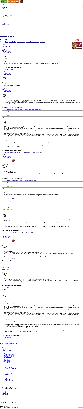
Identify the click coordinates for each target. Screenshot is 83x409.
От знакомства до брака (6, 363)
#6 (8, 182)
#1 (8, 49)
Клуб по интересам (9, 374)
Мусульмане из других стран (9, 355)
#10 (8, 289)
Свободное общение (5, 371)
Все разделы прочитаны (10, 13)
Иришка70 (36, 109)
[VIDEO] (3, 393)
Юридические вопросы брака (11, 365)
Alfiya (5, 69)
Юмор (7, 378)
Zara (33, 109)
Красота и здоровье (9, 373)
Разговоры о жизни (7, 372)
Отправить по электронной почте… (10, 47)
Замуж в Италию (7, 360)
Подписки (4, 347)
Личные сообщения (5, 346)
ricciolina (29, 109)
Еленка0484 (33, 152)
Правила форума (3, 395)
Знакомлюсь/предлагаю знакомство (12, 368)
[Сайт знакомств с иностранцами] (77, 40)
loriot (10, 69)
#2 (8, 71)
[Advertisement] (17, 31)
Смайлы (3, 391)
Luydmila (17, 109)
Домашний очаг (8, 375)
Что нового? (4, 17)
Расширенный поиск (5, 21)
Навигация (6, 14)
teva (32, 109)
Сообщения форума (7, 52)
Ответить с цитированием (6, 86)
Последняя (12, 36)
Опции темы (3, 44)
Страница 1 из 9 (3, 36)
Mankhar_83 (22, 109)
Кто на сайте (4, 348)
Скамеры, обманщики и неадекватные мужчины (14, 366)
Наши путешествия (9, 379)
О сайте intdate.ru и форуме (8, 380)
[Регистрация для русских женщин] (77, 48)
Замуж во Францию (7, 357)
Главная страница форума (6, 350)
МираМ (40, 109)
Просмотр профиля (7, 51)
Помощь (3, 4)
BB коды (3, 390)
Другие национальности (8, 362)
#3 (8, 88)
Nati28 (23, 152)
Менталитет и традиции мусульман (10, 352)
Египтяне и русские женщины (9, 354)
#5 (8, 154)
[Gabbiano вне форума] (13, 162)
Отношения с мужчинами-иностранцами (9, 356)
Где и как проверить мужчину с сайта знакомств (14, 369)
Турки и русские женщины (8, 353)
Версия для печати (7, 46)
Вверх (13, 86)
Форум (3, 11)
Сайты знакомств (9, 367)
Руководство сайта (9, 15)
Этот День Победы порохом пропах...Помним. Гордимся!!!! (25, 42)
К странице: (4, 37)
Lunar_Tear (14, 109)
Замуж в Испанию (7, 358)
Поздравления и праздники (10, 377)
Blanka (8, 69)
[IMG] (3, 392)
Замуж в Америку (7, 361)
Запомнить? (5, 7)
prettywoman (13, 69)
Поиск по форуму (5, 349)
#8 (8, 234)
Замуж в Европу (7, 359)
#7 (8, 205)
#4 (8, 111)
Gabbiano (10, 109)
